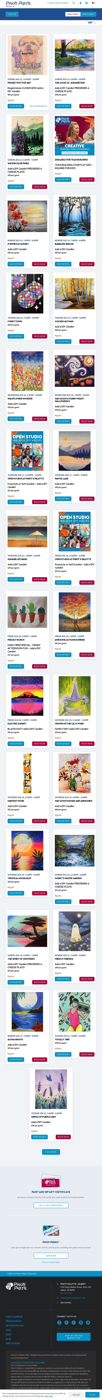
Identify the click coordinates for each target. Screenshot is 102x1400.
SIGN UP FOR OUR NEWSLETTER (73, 1336)
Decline (76, 1395)
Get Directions (66, 1293)
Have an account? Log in (51, 1262)
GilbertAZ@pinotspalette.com (72, 1298)
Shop (8, 1334)
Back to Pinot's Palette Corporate (22, 1273)
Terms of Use (16, 1362)
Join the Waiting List (38, 106)
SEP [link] (90, 22)
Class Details (16, 106)
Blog (8, 1339)
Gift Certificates (15, 1325)
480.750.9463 (65, 1302)
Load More (51, 1152)
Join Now (51, 1255)
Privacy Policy (28, 1362)
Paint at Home (13, 1343)
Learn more (49, 1396)
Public (72, 14)
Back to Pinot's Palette (58, 3)
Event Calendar (14, 1316)
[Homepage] (28, 1286)
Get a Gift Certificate (51, 1205)
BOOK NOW (86, 106)
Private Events (13, 1321)
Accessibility (40, 1362)
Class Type (12, 14)
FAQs (8, 1330)
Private (88, 14)
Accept (92, 1395)
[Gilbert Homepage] (18, 3)
